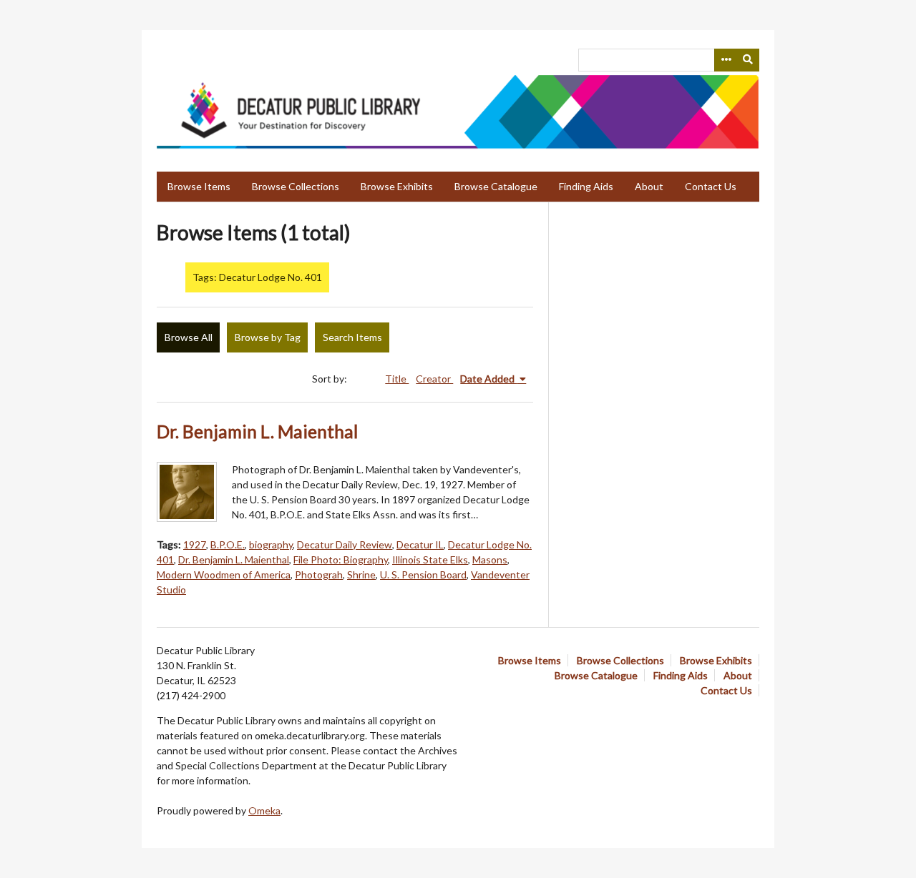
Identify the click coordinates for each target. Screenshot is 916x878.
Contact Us (710, 186)
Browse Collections (295, 186)
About (649, 186)
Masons (489, 559)
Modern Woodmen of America (224, 574)
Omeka (264, 810)
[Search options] (725, 60)
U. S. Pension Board (423, 574)
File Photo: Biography (340, 559)
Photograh (319, 574)
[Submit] (748, 60)
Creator (434, 379)
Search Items (352, 337)
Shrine (361, 574)
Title (397, 379)
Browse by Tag (268, 337)
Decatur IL (420, 544)
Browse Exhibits (397, 186)
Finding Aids (586, 186)
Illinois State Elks (430, 559)
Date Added (488, 379)
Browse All (189, 337)
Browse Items (198, 186)
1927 (194, 544)
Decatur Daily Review (344, 544)
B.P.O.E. (227, 544)
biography (271, 544)
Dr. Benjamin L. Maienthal (257, 431)
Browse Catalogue (495, 186)
